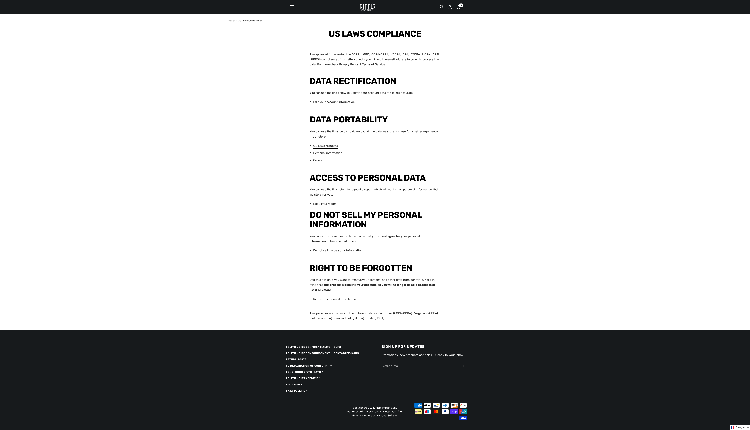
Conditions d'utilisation (305, 372)
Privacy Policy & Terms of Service (362, 64)
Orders (317, 160)
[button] (740, 427)
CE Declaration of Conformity (309, 365)
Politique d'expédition (303, 378)
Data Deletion (297, 390)
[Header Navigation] (292, 6)
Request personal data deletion (334, 299)
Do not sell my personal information (337, 250)
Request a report (324, 204)
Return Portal (297, 359)
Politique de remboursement (308, 353)
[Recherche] (441, 7)
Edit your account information (334, 102)
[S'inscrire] (462, 366)
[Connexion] (450, 7)
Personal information (327, 153)
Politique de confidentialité (308, 347)
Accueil (231, 20)
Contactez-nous (346, 353)
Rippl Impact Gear (385, 407)
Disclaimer (294, 384)
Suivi (337, 347)
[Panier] (458, 7)
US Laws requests (325, 146)
